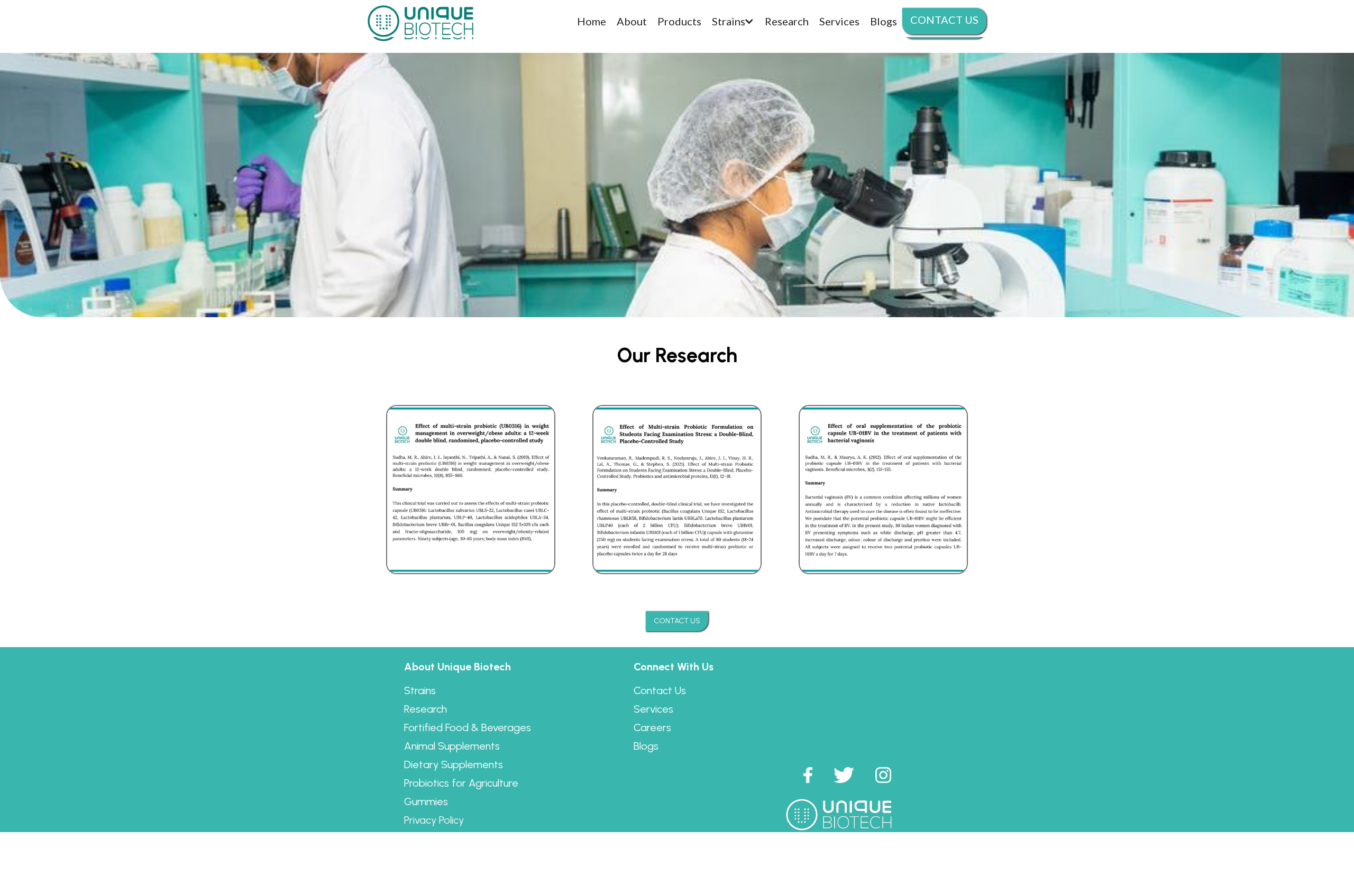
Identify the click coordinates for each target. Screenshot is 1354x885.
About (632, 21)
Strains (420, 690)
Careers (652, 727)
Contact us (944, 19)
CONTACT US (677, 620)
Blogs (646, 746)
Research (425, 709)
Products (679, 21)
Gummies (426, 801)
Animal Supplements (452, 746)
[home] (420, 21)
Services (653, 709)
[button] (733, 21)
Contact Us (660, 690)
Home (591, 21)
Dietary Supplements (453, 764)
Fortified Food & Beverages (467, 727)
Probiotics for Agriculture (461, 783)
